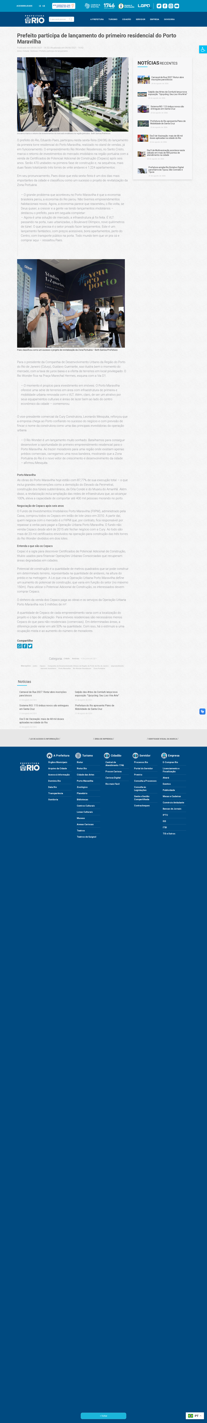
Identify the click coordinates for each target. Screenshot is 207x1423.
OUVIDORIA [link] (169, 19)
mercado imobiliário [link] (48, 669)
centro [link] (35, 666)
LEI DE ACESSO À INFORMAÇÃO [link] (44, 739)
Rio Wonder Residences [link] (82, 669)
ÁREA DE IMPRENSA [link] (104, 739)
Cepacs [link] (42, 666)
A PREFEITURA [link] (97, 19)
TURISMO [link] (113, 19)
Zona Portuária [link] (99, 669)
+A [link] (43, 6)
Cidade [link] (26, 51)
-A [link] (39, 6)
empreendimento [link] (117, 666)
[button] (70, 19)
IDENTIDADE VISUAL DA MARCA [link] (162, 739)
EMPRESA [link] (154, 19)
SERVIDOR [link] (140, 19)
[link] (203, 49)
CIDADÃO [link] (126, 19)
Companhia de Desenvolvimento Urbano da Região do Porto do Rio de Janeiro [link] (78, 666)
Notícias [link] (34, 51)
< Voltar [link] (103, 1416)
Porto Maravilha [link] (64, 669)
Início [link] (19, 51)
